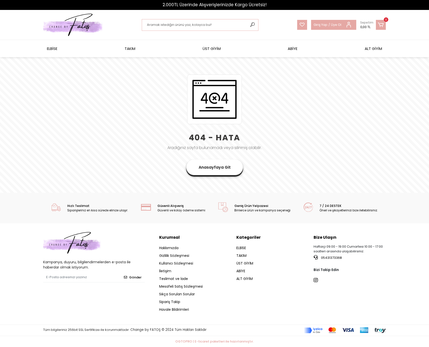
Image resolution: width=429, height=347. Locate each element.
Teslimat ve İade (173, 278)
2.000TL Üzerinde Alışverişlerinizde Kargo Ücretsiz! (215, 5)
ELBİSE (52, 48)
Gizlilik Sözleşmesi (174, 255)
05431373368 (331, 257)
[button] (373, 25)
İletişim (165, 271)
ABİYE (292, 48)
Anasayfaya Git (215, 167)
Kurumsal (169, 237)
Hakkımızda (169, 247)
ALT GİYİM (373, 48)
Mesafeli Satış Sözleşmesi (181, 286)
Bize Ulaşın (325, 237)
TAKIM (130, 48)
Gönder (135, 277)
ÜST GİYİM (212, 48)
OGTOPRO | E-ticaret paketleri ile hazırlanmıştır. (214, 341)
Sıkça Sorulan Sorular (177, 294)
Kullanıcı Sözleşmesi (176, 263)
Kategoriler (248, 237)
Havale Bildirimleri (174, 309)
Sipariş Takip (169, 301)
